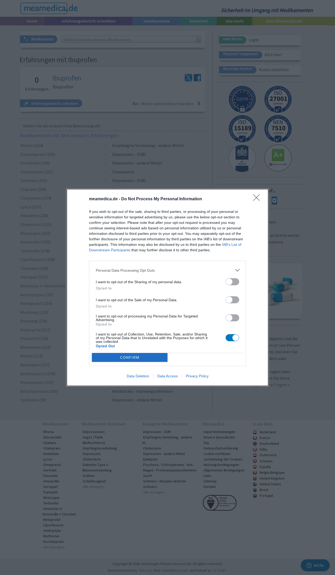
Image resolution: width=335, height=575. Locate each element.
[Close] (258, 199)
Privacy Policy (197, 376)
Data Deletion (138, 376)
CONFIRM (129, 358)
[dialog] (167, 287)
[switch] (232, 281)
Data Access (167, 376)
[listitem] (167, 270)
